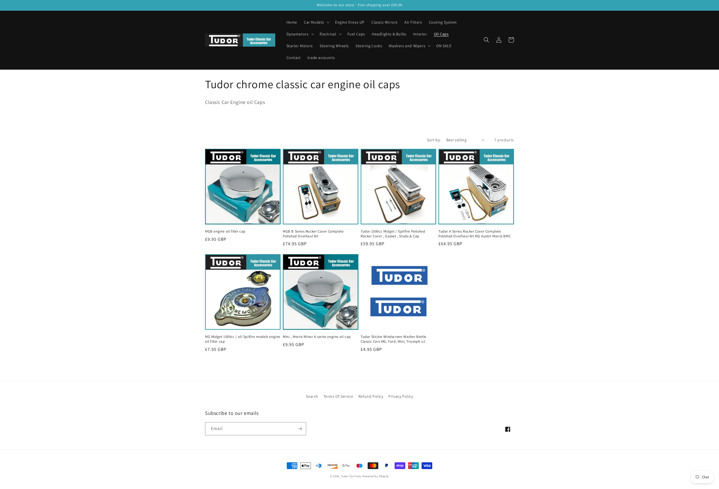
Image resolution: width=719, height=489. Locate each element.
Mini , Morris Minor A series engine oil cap (317, 337)
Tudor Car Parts (351, 476)
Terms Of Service (338, 396)
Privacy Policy (400, 396)
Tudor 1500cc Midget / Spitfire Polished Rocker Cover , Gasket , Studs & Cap (393, 233)
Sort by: (433, 139)
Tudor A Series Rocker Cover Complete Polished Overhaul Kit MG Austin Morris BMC (474, 233)
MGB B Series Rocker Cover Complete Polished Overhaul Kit (313, 233)
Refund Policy (370, 396)
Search (312, 396)
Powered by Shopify (375, 476)
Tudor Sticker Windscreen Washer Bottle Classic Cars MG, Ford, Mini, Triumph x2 (393, 339)
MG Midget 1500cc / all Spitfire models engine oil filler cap (242, 339)
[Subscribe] (299, 428)
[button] (316, 22)
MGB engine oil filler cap (225, 231)
